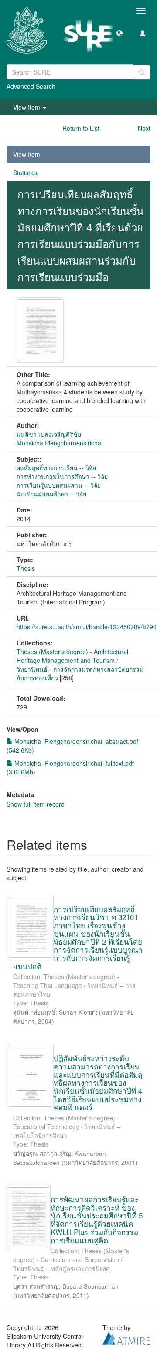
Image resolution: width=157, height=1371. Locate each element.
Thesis (26, 568)
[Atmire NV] (126, 1337)
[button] (119, 32)
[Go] (141, 72)
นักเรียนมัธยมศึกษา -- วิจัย (51, 493)
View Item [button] (27, 107)
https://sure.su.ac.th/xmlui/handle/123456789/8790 (87, 626)
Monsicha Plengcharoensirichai (59, 442)
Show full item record (36, 804)
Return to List (80, 128)
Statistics (25, 172)
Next (144, 128)
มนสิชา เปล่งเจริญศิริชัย (49, 434)
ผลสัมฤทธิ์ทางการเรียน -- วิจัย (56, 467)
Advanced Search (31, 86)
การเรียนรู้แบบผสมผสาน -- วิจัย (59, 485)
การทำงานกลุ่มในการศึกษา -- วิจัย (62, 476)
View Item (26, 154)
